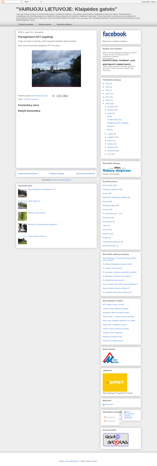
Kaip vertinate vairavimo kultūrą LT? (117, 288)
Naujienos (106, 234)
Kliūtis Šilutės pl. (34, 201)
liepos (109, 141)
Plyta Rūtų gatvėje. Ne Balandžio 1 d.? (42, 189)
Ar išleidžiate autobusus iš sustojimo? (117, 276)
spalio (109, 113)
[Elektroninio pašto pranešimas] (53, 96)
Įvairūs (105, 193)
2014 (107, 87)
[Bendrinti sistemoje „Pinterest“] (67, 96)
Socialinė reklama (64, 24)
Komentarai (110, 421)
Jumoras (106, 230)
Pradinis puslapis (26, 24)
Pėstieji (105, 238)
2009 (107, 104)
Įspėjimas (110, 126)
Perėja (109, 116)
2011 (107, 97)
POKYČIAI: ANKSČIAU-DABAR (114, 197)
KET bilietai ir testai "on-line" (113, 304)
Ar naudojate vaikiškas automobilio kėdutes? (120, 272)
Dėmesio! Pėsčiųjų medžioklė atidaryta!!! (42, 224)
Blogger (94, 461)
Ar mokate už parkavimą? (113, 268)
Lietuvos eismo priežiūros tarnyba (116, 329)
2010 (107, 100)
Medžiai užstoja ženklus (36, 213)
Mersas (110, 130)
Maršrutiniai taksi (109, 246)
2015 (107, 84)
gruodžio (111, 107)
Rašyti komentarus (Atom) (61, 180)
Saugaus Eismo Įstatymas (113, 333)
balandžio (111, 151)
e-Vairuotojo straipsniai (111, 242)
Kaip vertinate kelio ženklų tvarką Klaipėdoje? (120, 284)
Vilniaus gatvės (45, 24)
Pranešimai (110, 417)
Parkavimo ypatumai (31, 99)
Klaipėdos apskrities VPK (112, 337)
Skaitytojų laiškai (109, 205)
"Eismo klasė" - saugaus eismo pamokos (118, 316)
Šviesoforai (107, 218)
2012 (107, 94)
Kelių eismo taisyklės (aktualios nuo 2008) (119, 321)
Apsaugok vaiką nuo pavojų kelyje (116, 312)
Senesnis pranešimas (85, 174)
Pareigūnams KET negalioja (118, 123)
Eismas (105, 201)
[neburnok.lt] (108, 404)
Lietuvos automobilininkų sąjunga (115, 309)
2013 (107, 90)
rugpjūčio (111, 137)
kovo (109, 154)
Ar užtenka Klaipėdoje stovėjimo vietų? (118, 264)
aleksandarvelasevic (72, 461)
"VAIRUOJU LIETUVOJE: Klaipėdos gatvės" (66, 9)
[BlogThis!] (60, 96)
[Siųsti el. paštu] (57, 96)
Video (105, 226)
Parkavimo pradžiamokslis (113, 341)
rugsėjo (110, 134)
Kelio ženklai (107, 185)
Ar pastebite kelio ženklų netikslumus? (117, 292)
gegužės (111, 147)
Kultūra (105, 209)
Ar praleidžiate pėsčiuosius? (113, 280)
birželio (110, 144)
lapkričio (110, 110)
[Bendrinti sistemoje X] (62, 96)
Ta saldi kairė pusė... (115, 120)
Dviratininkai (107, 222)
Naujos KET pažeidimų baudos (115, 325)
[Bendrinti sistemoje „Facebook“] (64, 96)
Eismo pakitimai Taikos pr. (37, 236)
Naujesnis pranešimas (28, 174)
